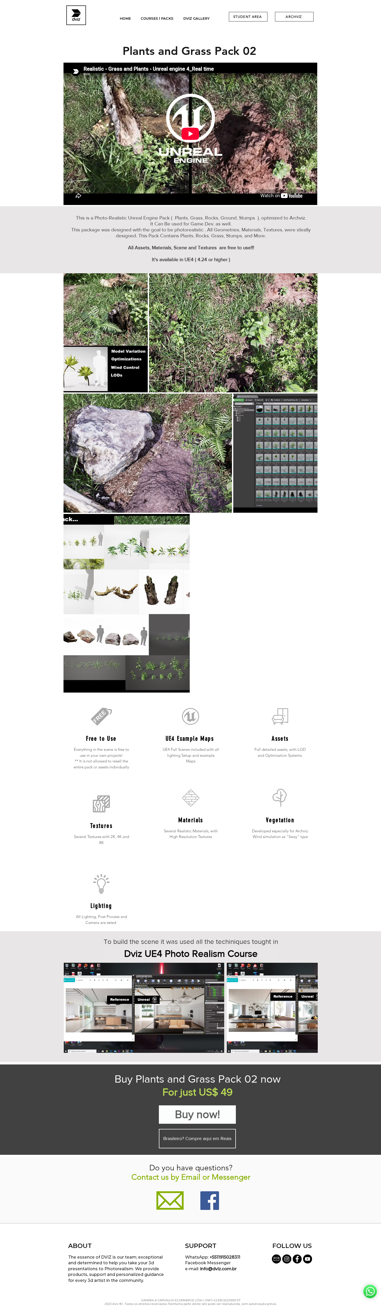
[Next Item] (309, 1008)
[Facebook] (209, 1200)
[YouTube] (307, 1258)
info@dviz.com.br (218, 1268)
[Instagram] (286, 1258)
